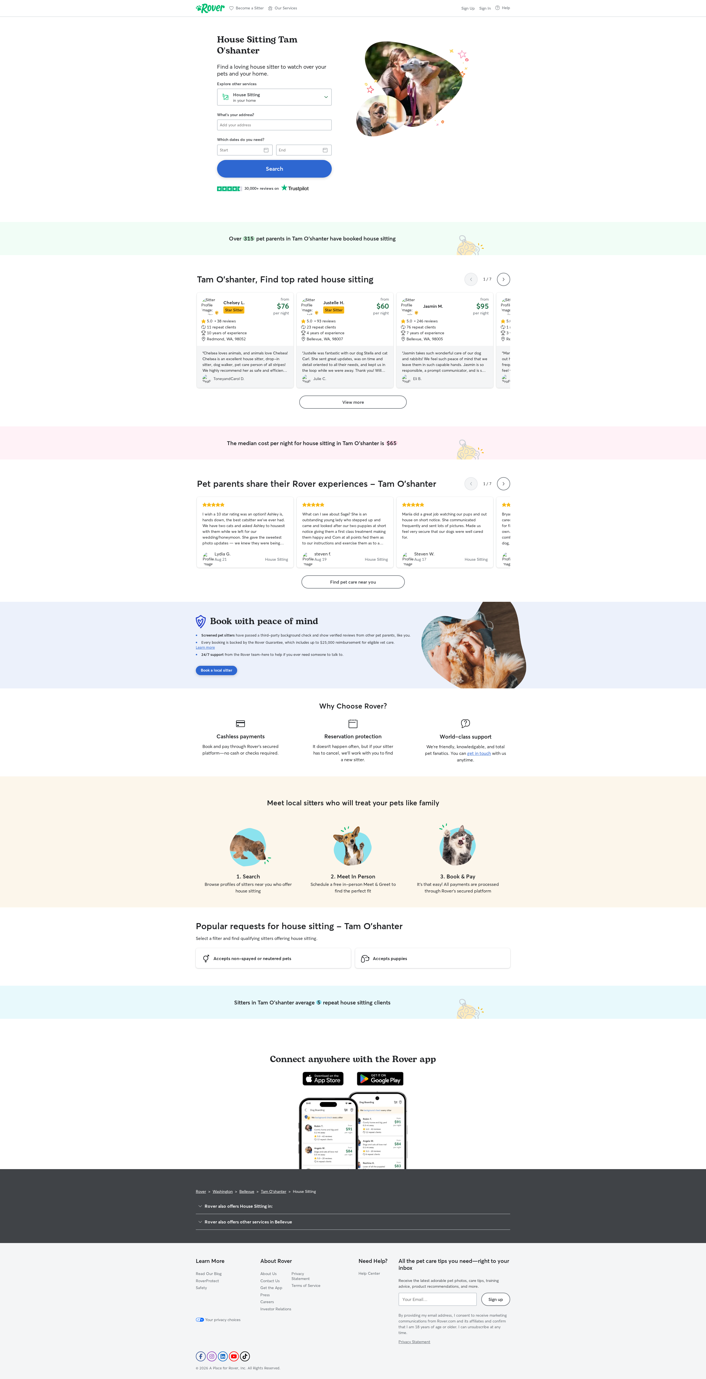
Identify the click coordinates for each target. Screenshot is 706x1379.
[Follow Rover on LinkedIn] (223, 1356)
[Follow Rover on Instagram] (212, 1356)
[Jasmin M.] (445, 340)
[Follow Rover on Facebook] (201, 1356)
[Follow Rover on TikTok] (245, 1356)
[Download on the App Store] (323, 1079)
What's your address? (235, 114)
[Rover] (210, 8)
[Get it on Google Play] (380, 1079)
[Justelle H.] (345, 340)
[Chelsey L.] (245, 340)
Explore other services (236, 83)
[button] (282, 8)
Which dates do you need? (240, 139)
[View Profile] (245, 532)
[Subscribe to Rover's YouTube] (234, 1356)
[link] (274, 169)
